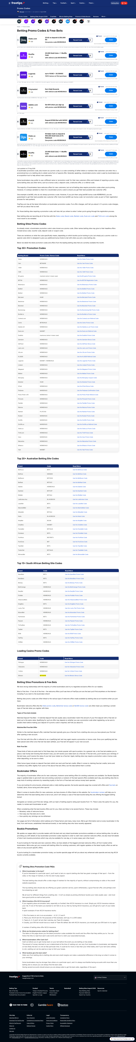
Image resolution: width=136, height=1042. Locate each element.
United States (102, 977)
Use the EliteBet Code (79, 495)
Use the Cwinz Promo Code (85, 322)
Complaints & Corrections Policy (35, 1020)
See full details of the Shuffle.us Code (107, 157)
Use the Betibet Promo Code (85, 293)
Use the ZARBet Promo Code (73, 642)
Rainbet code (78, 216)
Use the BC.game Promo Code (86, 276)
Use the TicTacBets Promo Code (75, 625)
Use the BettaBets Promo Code (74, 578)
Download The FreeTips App (16, 1020)
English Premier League (40, 993)
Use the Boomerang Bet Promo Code (88, 310)
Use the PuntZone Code (80, 541)
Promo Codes (23, 8)
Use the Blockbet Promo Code (86, 305)
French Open (53, 993)
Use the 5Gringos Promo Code (74, 662)
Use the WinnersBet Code (80, 554)
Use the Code (79, 486)
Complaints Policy (64, 1018)
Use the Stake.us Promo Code (86, 428)
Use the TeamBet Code (80, 546)
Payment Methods (84, 993)
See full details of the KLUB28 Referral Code (106, 125)
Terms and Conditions (51, 1020)
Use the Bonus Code (86, 339)
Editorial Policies (31, 1026)
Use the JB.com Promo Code (86, 352)
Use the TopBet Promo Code (73, 629)
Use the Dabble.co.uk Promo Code (87, 327)
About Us (11, 1026)
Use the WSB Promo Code (73, 633)
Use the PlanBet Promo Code (86, 403)
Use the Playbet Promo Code (74, 621)
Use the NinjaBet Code (80, 520)
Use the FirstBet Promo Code (74, 595)
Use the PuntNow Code (80, 537)
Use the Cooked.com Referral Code (88, 318)
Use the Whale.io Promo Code (86, 445)
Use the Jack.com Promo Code (86, 348)
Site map (11, 1031)
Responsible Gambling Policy (67, 1020)
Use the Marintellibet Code (81, 508)
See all (89, 21)
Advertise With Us (14, 1018)
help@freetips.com (28, 978)
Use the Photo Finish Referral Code (87, 394)
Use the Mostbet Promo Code (86, 382)
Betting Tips (13, 988)
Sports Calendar (102, 991)
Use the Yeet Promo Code (85, 449)
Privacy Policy (50, 1023)
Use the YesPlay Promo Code (74, 638)
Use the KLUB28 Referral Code (86, 356)
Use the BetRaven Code (80, 478)
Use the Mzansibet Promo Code (74, 612)
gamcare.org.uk (121, 1036)
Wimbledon (52, 995)
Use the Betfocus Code (80, 469)
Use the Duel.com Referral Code (86, 331)
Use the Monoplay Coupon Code (87, 377)
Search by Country (84, 995)
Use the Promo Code (85, 259)
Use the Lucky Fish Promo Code (74, 608)
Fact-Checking (31, 1018)
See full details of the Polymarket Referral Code (105, 94)
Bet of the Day (13, 991)
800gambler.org (16, 1037)
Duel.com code (89, 216)
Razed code (69, 216)
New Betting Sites (84, 991)
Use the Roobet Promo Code (85, 416)
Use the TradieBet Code (80, 550)
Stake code (60, 216)
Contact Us (12, 1028)
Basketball (67, 988)
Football (35, 988)
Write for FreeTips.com (15, 1023)
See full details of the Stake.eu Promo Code (106, 141)
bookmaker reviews (98, 792)
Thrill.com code (103, 216)
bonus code (64, 706)
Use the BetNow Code (79, 474)
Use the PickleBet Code (80, 533)
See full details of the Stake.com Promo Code (105, 43)
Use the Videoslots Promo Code (74, 666)
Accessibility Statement (66, 1023)
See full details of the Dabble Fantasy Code (106, 109)
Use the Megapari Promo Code (86, 369)
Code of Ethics (30, 1023)
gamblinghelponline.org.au (31, 1037)
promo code (49, 706)
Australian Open (54, 991)
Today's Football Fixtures (40, 991)
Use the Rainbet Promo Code (86, 411)
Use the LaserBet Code (80, 503)
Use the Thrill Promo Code (85, 433)
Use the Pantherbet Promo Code (75, 616)
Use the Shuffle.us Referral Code (87, 424)
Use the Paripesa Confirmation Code (88, 390)
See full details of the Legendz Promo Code (106, 78)
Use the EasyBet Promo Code (74, 591)
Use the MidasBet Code (80, 512)
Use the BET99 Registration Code (87, 280)
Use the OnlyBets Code (80, 525)
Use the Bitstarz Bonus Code (73, 675)
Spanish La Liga (37, 995)
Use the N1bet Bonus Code (85, 386)
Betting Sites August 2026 (87, 988)
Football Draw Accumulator (17, 995)
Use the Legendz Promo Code (86, 361)
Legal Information (50, 1018)
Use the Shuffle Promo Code (85, 420)
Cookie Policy (49, 1026)
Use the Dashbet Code (80, 491)
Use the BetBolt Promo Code (85, 289)
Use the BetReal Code (79, 482)
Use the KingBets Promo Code (74, 604)
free (112, 785)
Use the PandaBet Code (80, 529)
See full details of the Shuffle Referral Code (106, 59)
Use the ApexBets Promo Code (74, 574)
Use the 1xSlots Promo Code (73, 671)
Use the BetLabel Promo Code (86, 297)
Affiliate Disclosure (65, 1026)
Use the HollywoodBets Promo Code (76, 599)
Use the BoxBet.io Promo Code (86, 314)
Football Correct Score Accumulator (20, 993)
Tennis (51, 988)
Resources (101, 988)
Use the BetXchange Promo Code (75, 587)
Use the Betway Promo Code (73, 583)
